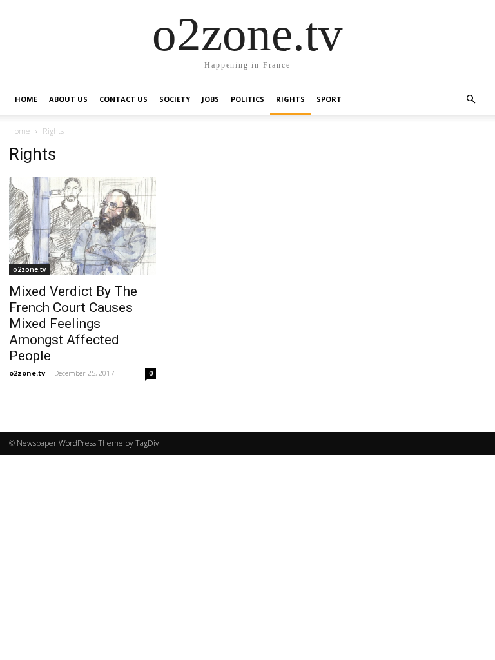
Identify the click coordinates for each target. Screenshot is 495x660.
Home (26, 99)
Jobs (210, 99)
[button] (470, 99)
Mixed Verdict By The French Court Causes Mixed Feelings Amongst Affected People (73, 324)
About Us (68, 99)
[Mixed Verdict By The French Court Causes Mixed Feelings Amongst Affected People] (82, 226)
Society (174, 99)
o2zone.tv (29, 269)
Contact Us (123, 99)
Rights (290, 99)
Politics (247, 99)
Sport (329, 99)
